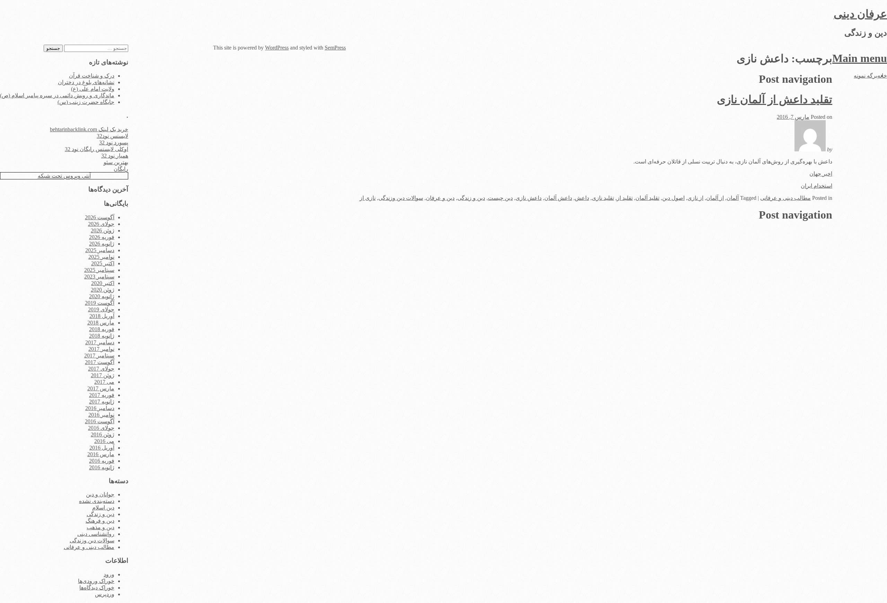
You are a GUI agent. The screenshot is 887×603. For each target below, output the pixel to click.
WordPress (277, 48)
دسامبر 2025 (99, 250)
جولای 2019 (101, 309)
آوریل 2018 (101, 316)
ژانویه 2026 (101, 244)
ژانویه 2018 (101, 336)
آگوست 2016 (99, 421)
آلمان (733, 198)
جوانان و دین (100, 494)
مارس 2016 (100, 454)
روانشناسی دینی (95, 534)
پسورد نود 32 (113, 142)
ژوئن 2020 (102, 290)
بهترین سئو (116, 162)
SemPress (335, 48)
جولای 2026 (101, 224)
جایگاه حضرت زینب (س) (86, 102)
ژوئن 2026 (102, 230)
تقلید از (625, 198)
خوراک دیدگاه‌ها (96, 588)
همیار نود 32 (114, 156)
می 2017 (104, 382)
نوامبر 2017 (101, 349)
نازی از (368, 198)
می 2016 (104, 441)
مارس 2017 (100, 388)
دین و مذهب (100, 527)
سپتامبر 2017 (99, 355)
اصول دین (673, 198)
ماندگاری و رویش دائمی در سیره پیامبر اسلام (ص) (57, 95)
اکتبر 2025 (102, 263)
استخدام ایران (816, 186)
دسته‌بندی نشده (96, 501)
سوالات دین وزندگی (400, 198)
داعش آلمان (558, 198)
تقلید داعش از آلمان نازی (774, 99)
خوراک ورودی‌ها (96, 581)
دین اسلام (103, 508)
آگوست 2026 (99, 217)
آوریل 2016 (101, 448)
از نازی (695, 198)
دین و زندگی (471, 198)
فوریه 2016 (101, 461)
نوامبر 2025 (101, 257)
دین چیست (500, 198)
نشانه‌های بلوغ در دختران (86, 82)
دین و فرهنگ (100, 521)
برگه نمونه (865, 76)
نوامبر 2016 (101, 415)
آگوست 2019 (99, 303)
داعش (582, 198)
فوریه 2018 (101, 329)
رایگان (121, 169)
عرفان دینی (860, 14)
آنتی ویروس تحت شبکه (64, 176)
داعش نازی (529, 198)
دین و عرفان (440, 198)
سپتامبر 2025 (99, 270)
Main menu (859, 58)
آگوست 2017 (99, 362)
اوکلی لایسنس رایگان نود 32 (96, 149)
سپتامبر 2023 (99, 277)
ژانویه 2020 (101, 296)
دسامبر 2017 (99, 342)
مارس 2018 (100, 323)
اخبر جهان (820, 174)
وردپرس (104, 594)
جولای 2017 (101, 369)
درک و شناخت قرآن (91, 76)
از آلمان (715, 198)
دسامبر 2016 (99, 408)
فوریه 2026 (101, 237)
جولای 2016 (101, 428)
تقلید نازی (603, 198)
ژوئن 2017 (102, 375)
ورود (109, 574)
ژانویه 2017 (101, 402)
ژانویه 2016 (101, 467)
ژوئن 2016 (102, 434)
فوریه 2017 (101, 395)
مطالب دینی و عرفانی (785, 198)
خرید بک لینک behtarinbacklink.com (89, 129)
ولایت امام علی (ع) (92, 89)
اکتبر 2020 (102, 283)
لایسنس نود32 (112, 136)
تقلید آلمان (647, 198)
